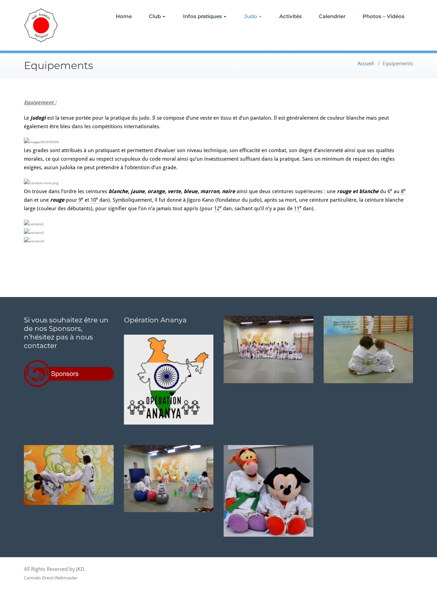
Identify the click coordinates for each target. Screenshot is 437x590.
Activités (290, 16)
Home (124, 16)
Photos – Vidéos (384, 16)
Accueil (365, 64)
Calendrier (332, 16)
